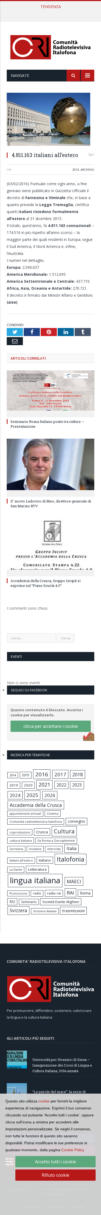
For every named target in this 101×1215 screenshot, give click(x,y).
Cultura (64, 831)
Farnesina (16, 849)
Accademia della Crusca (36, 805)
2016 (75, 169)
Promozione (18, 893)
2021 (44, 784)
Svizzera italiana (45, 911)
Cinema (52, 813)
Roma (85, 893)
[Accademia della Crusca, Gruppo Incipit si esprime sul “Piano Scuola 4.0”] (50, 546)
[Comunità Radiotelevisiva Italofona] (50, 46)
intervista (54, 849)
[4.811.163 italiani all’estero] (50, 120)
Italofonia (70, 859)
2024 (15, 795)
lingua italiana (35, 880)
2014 (12, 775)
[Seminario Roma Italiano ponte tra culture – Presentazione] (50, 393)
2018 (77, 774)
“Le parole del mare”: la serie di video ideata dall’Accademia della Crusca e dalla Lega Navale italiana (52, 12)
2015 (25, 775)
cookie (44, 1101)
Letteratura (37, 869)
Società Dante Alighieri (60, 901)
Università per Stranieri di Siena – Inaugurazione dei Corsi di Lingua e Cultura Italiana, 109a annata (62, 1065)
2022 (61, 785)
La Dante (15, 869)
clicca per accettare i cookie (50, 726)
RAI (70, 892)
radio (37, 893)
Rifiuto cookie (55, 1175)
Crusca (42, 831)
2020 (28, 785)
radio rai (54, 893)
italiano (45, 860)
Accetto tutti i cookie (55, 1162)
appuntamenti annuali (25, 813)
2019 (13, 785)
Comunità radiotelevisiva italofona (35, 821)
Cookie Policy (72, 1150)
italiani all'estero (21, 860)
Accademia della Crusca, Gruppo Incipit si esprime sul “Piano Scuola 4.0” (46, 583)
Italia (71, 848)
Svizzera (18, 910)
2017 (60, 774)
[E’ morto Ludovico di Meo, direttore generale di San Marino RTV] (50, 467)
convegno (76, 821)
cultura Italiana (20, 840)
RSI (12, 901)
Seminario (29, 902)
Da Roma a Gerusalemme (56, 840)
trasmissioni (73, 910)
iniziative (35, 849)
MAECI (74, 881)
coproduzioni (19, 832)
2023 (77, 785)
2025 (32, 795)
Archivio (87, 169)
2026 (49, 795)
